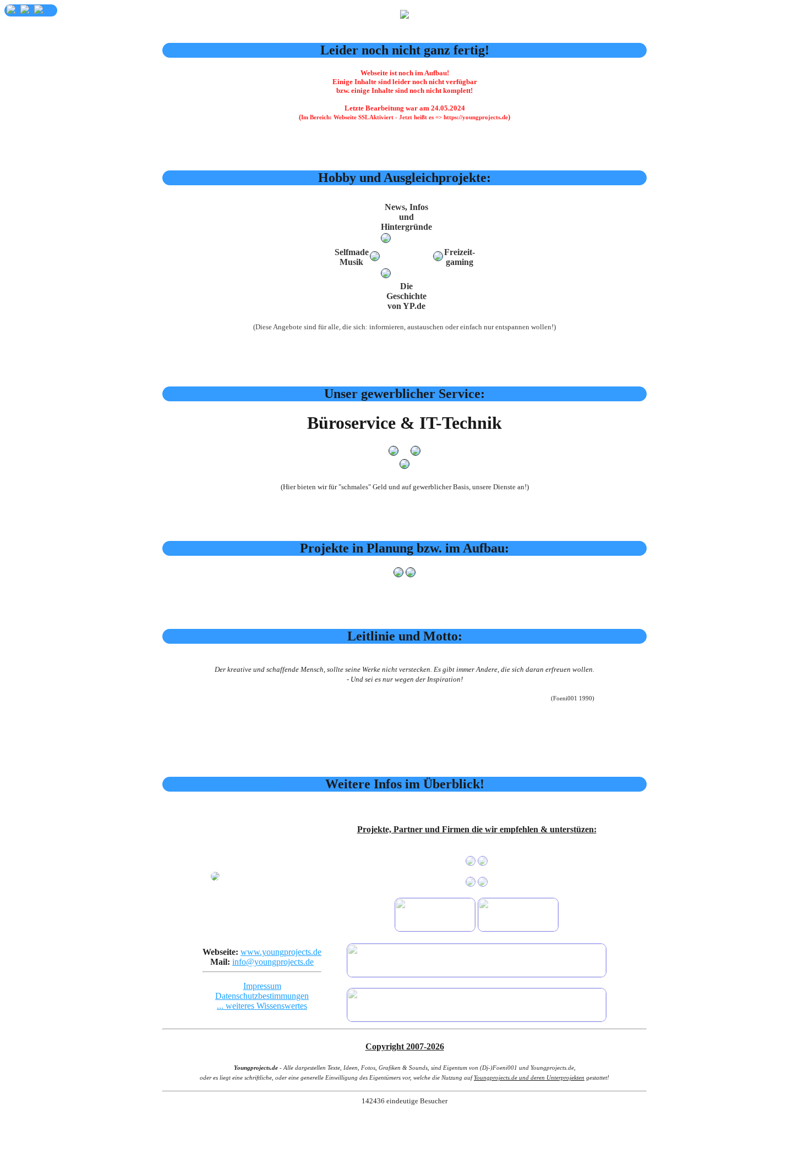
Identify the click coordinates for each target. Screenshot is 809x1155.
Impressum (262, 986)
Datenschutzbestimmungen (262, 996)
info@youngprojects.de (273, 961)
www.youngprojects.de (280, 952)
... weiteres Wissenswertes (262, 1005)
